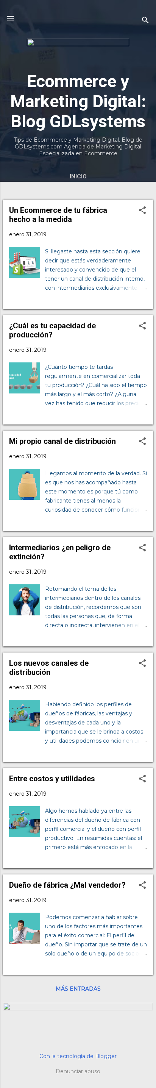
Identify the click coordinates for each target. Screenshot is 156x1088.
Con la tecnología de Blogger (78, 1056)
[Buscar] (145, 20)
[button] (142, 211)
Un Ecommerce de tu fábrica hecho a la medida (58, 215)
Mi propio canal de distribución (62, 441)
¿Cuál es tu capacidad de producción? (52, 330)
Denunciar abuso (78, 1071)
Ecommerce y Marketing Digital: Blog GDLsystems (78, 101)
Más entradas (78, 988)
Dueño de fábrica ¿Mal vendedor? (67, 885)
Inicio (78, 176)
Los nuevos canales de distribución (49, 668)
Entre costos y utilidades (52, 778)
